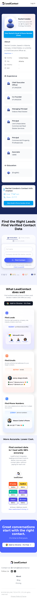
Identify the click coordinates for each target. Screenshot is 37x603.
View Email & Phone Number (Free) (18, 203)
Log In (33, 3)
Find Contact (20, 260)
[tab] (12, 237)
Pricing (18, 583)
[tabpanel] (18, 257)
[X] (15, 571)
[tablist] (18, 239)
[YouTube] (12, 571)
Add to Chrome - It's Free (20, 303)
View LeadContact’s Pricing (17, 509)
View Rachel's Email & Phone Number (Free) (18, 34)
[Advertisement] (19, 10)
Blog (18, 580)
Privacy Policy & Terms (18, 596)
